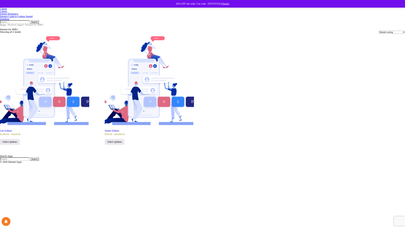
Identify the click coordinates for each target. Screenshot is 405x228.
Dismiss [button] (225, 3)
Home (3, 24)
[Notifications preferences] (6, 221)
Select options (10, 141)
